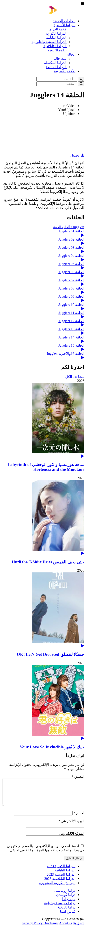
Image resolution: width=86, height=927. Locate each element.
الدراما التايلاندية (55, 46)
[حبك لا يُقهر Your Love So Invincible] (43, 702)
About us (65, 923)
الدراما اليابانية (56, 37)
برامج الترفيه (57, 50)
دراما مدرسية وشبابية (59, 903)
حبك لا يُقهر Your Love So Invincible (52, 747)
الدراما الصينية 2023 (61, 874)
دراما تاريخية (66, 907)
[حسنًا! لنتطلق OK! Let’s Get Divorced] (43, 610)
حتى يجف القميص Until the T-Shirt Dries (48, 562)
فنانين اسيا (67, 911)
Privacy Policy (32, 923)
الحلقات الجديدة (64, 21)
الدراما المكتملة (55, 63)
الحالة (71, 54)
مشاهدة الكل (74, 377)
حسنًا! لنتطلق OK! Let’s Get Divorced (50, 654)
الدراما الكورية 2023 (61, 866)
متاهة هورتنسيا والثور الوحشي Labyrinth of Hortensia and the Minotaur (45, 467)
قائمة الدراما (58, 29)
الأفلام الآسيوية (64, 71)
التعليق (78, 776)
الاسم (78, 813)
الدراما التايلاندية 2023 (59, 878)
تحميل (75, 155)
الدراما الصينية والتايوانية (49, 42)
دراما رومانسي (64, 890)
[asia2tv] (66, 13)
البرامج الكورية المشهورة (57, 883)
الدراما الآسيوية (64, 25)
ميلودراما (68, 899)
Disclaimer (50, 923)
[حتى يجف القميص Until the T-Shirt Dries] (43, 517)
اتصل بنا (78, 923)
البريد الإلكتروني (71, 821)
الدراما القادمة (56, 67)
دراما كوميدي (65, 895)
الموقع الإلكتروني (71, 833)
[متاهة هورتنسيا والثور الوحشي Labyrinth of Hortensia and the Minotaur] (43, 420)
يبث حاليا (60, 58)
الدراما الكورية (56, 33)
